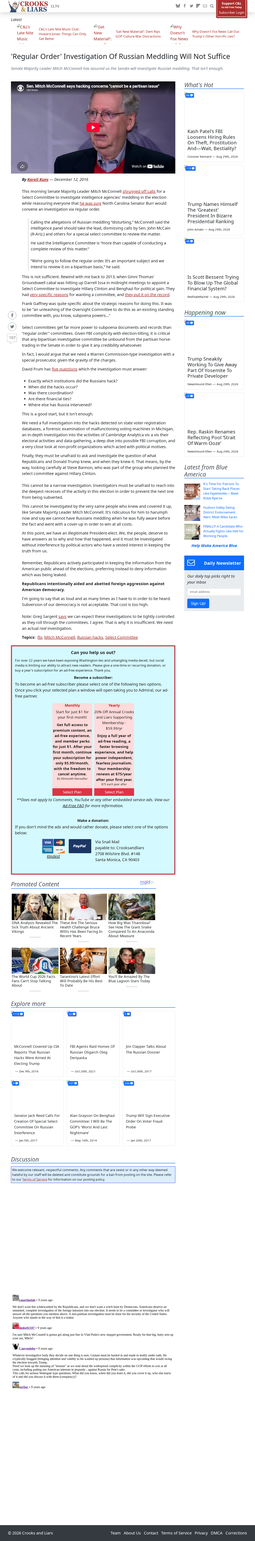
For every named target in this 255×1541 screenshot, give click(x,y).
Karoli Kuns (37, 179)
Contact (151, 1533)
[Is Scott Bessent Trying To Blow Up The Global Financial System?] (214, 254)
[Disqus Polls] (93, 1237)
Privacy (201, 1533)
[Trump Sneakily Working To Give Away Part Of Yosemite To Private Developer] (214, 336)
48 (187, 241)
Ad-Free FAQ (73, 805)
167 (12, 337)
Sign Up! (198, 603)
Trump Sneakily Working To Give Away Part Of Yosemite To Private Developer (212, 367)
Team (116, 1533)
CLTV (55, 6)
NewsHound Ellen (199, 384)
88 (187, 95)
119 (188, 168)
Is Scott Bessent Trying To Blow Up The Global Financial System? (213, 283)
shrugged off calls (139, 191)
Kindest (53, 856)
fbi (39, 637)
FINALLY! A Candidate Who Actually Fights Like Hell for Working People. (223, 531)
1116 (16, 1014)
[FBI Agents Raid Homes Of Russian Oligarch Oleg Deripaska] (93, 1025)
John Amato (195, 229)
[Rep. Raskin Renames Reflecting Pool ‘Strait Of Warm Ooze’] (214, 409)
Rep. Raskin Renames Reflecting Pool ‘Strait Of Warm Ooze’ (211, 437)
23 (187, 396)
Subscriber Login (231, 12)
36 (187, 323)
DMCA (217, 1533)
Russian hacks (90, 637)
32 (70, 1014)
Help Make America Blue (214, 545)
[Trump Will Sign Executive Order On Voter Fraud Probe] (149, 1095)
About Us (132, 1533)
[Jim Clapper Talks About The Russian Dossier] (149, 1025)
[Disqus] (93, 1342)
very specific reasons (49, 294)
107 (71, 1083)
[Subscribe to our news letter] (205, 6)
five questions (64, 369)
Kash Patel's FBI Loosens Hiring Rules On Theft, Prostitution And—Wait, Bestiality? (212, 139)
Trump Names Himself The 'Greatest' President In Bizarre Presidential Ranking (212, 212)
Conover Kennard (199, 156)
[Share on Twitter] (12, 326)
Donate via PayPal (80, 846)
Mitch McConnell (59, 637)
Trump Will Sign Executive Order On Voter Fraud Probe (148, 1121)
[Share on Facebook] (12, 315)
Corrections (236, 1533)
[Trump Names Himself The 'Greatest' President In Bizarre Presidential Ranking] (214, 182)
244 (127, 1083)
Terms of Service (34, 1179)
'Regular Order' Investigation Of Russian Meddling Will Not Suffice (120, 56)
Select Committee (121, 637)
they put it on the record (147, 294)
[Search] (211, 6)
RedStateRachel (197, 297)
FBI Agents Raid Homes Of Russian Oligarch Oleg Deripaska (92, 1052)
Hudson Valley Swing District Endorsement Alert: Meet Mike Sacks (220, 512)
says (62, 616)
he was (90, 203)
